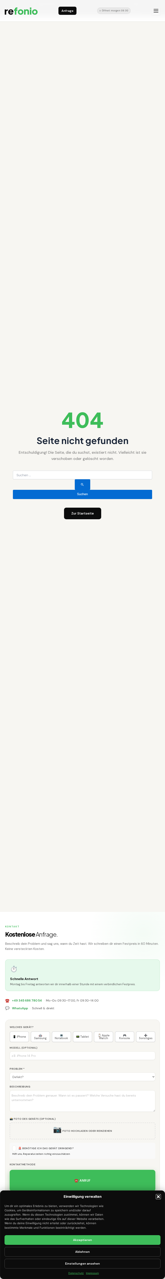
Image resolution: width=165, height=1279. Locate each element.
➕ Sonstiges (146, 1037)
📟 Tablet (82, 1037)
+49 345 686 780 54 (27, 1000)
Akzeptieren (82, 1240)
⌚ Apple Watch (104, 1037)
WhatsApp (20, 1008)
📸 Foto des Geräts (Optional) (33, 1119)
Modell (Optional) (24, 1047)
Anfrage (67, 11)
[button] (158, 1197)
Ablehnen (82, 1252)
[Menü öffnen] (156, 10)
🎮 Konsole (124, 1037)
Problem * (17, 1069)
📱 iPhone (19, 1037)
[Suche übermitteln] (82, 484)
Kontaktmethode (22, 1164)
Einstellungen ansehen (82, 1263)
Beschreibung (20, 1086)
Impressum (92, 1273)
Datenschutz (76, 1273)
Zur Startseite (82, 513)
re (21, 11)
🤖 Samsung (40, 1037)
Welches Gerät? (22, 1027)
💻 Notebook (61, 1037)
